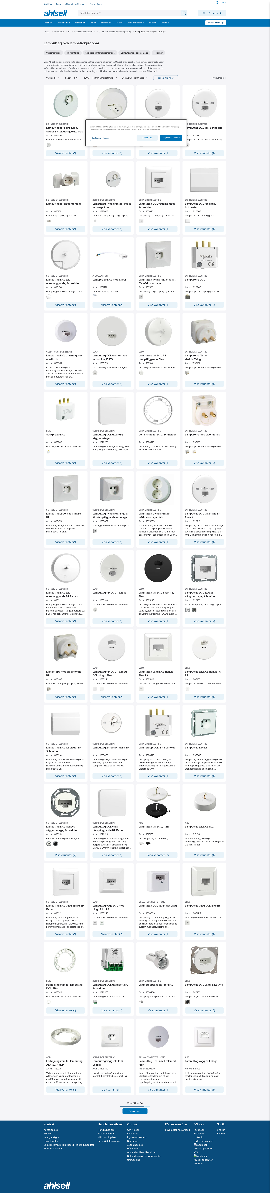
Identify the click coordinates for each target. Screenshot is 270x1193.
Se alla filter (168, 78)
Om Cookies (133, 1159)
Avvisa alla (147, 138)
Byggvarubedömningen (133, 78)
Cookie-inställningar (100, 138)
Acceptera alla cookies (171, 138)
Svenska (221, 1133)
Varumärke (51, 78)
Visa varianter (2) (111, 304)
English (221, 1129)
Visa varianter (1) (65, 153)
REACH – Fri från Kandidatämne (98, 78)
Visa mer (135, 1111)
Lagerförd (70, 78)
